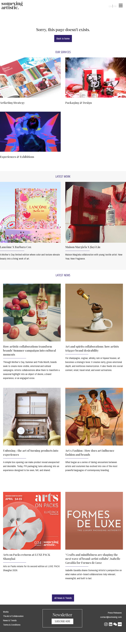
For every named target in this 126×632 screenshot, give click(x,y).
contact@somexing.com (111, 617)
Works (6, 611)
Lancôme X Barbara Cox (15, 247)
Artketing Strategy (12, 103)
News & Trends (10, 620)
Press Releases (115, 612)
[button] (3, 220)
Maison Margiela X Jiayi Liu (82, 247)
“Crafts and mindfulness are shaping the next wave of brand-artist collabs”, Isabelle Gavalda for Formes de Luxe (92, 559)
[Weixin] (115, 624)
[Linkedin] (110, 624)
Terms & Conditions (11, 624)
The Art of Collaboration (13, 616)
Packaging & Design (78, 103)
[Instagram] (106, 624)
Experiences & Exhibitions (17, 157)
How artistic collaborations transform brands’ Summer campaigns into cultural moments (29, 350)
